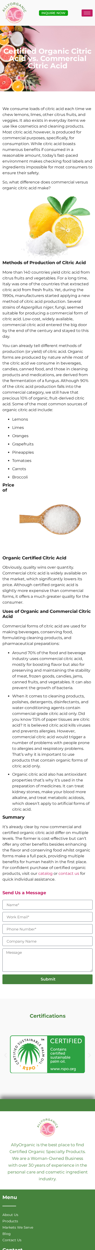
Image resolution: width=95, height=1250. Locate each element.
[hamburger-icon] (87, 13)
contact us (68, 873)
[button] (5, 1055)
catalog (45, 873)
